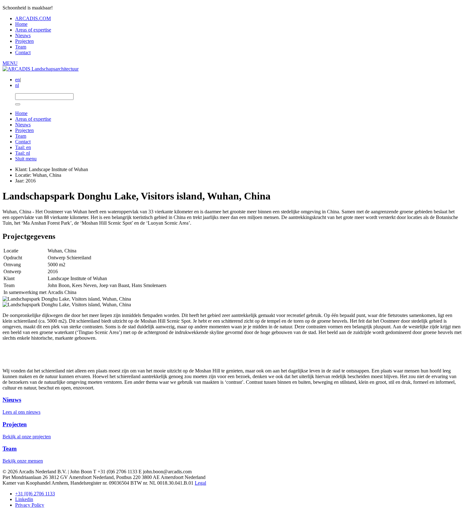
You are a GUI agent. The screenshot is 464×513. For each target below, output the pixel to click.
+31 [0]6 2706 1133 (35, 493)
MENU (10, 63)
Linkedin (24, 499)
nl (17, 85)
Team (20, 46)
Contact (23, 52)
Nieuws (23, 35)
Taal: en (23, 147)
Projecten (24, 41)
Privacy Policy (29, 505)
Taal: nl (22, 153)
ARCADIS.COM (33, 18)
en (17, 79)
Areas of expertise (33, 29)
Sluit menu (26, 158)
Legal (200, 483)
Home (21, 24)
